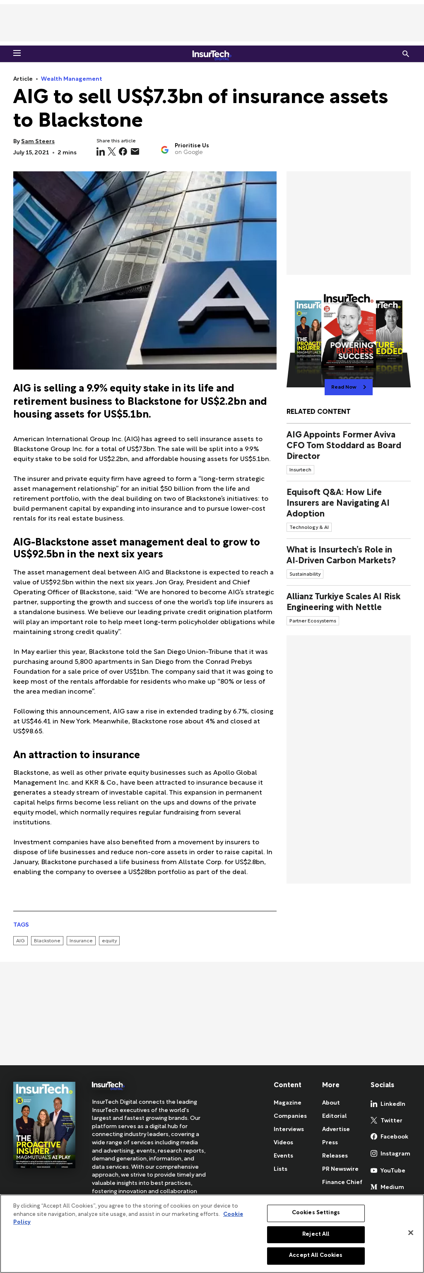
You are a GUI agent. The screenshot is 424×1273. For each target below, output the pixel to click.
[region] (212, 1233)
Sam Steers (38, 142)
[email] (135, 151)
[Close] (411, 1233)
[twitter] (112, 151)
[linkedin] (100, 151)
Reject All (315, 1234)
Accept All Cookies (315, 1256)
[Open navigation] (17, 52)
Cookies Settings (316, 1213)
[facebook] (123, 151)
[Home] (212, 53)
